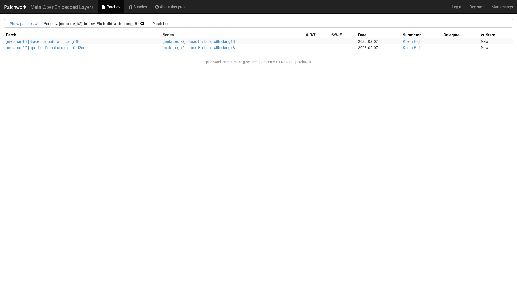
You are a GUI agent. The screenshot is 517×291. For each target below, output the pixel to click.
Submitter (412, 34)
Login (456, 6)
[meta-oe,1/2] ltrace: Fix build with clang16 (42, 41)
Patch (11, 34)
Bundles (139, 6)
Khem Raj (411, 41)
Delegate (451, 34)
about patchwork (298, 61)
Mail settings (502, 6)
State (490, 34)
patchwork (214, 61)
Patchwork (15, 6)
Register (476, 6)
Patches (113, 6)
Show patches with (25, 23)
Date (362, 34)
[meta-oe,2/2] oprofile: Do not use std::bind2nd (45, 47)
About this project (174, 6)
